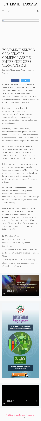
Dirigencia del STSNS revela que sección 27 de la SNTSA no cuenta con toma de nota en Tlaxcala (20, 252)
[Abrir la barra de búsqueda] (38, 11)
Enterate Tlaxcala (20, 4)
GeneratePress (20, 417)
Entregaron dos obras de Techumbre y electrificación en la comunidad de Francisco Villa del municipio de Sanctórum (20, 262)
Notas (17, 236)
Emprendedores (8, 243)
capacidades (10, 239)
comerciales (20, 239)
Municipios (9, 236)
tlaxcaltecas (7, 246)
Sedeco (27, 243)
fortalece (19, 243)
